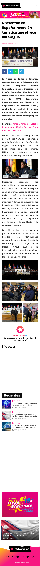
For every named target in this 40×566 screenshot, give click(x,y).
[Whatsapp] (22, 557)
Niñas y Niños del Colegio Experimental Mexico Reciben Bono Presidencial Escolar (20, 127)
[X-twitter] (12, 557)
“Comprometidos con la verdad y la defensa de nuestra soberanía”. (20, 339)
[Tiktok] (32, 557)
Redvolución (20, 335)
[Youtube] (17, 557)
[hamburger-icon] (36, 5)
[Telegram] (27, 557)
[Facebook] (7, 557)
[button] (3, 530)
